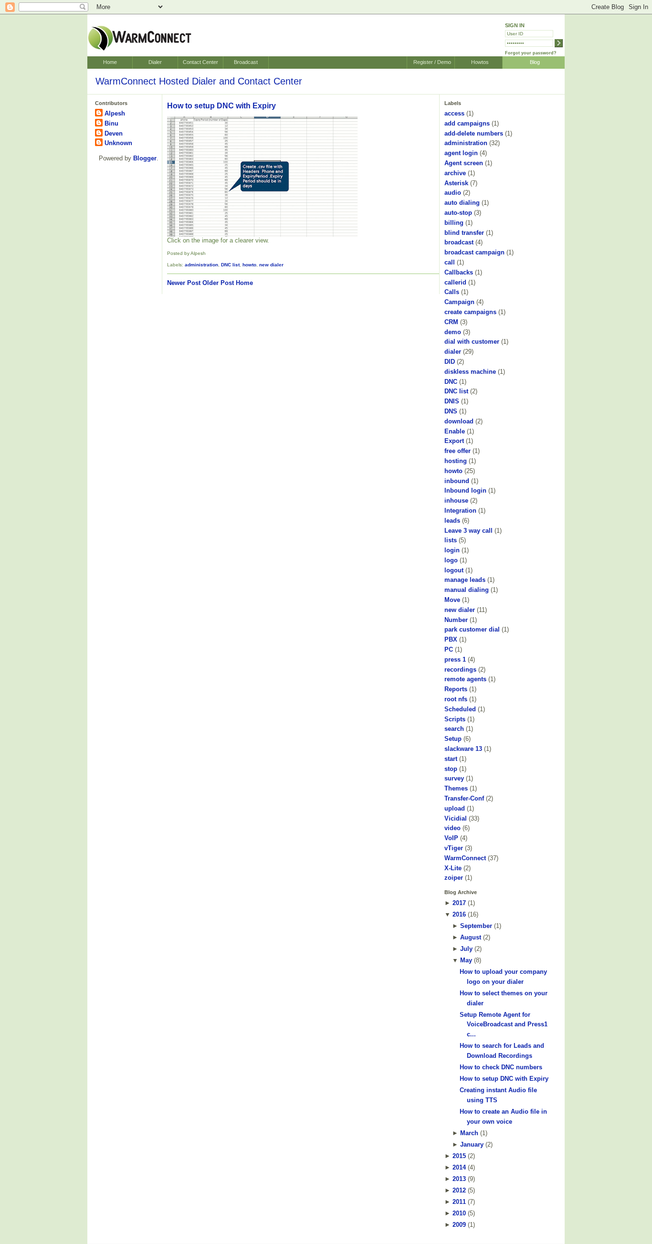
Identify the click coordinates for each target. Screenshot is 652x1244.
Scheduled (460, 709)
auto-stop (458, 212)
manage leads (464, 579)
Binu (111, 123)
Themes (456, 788)
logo (451, 560)
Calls (451, 291)
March (469, 1133)
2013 (459, 1178)
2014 (459, 1167)
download (458, 421)
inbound (456, 481)
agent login (461, 153)
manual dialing (466, 589)
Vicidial (455, 818)
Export (454, 440)
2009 (459, 1224)
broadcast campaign (474, 252)
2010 (459, 1213)
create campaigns (470, 312)
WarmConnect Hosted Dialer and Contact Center (198, 81)
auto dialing (462, 202)
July (466, 948)
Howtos (480, 62)
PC (448, 649)
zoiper (453, 877)
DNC (450, 381)
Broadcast (246, 62)
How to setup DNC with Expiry (221, 106)
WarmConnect (465, 858)
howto (249, 264)
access (454, 113)
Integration (460, 510)
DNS (450, 411)
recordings (460, 669)
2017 (459, 903)
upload (454, 808)
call (449, 262)
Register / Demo (432, 62)
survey (454, 778)
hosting (455, 460)
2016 (459, 914)
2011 (459, 1201)
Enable (454, 431)
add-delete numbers (473, 133)
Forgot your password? (531, 53)
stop (450, 768)
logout (453, 570)
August (470, 937)
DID (449, 361)
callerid (455, 282)
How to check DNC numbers (501, 1067)
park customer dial (472, 629)
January (472, 1144)
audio (452, 192)
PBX (450, 639)
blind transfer (464, 232)
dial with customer (471, 341)
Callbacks (458, 272)
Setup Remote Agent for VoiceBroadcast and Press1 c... (503, 1024)
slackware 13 (463, 748)
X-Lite (453, 868)
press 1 (455, 659)
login (452, 550)
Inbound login (465, 490)
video (452, 828)
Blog (535, 62)
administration (201, 264)
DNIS (451, 401)
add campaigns (467, 123)
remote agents (465, 679)
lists (450, 540)
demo (452, 332)
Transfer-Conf (464, 798)
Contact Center (200, 62)
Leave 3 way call (468, 530)
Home (110, 62)
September (476, 925)
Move (452, 599)
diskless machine (470, 371)
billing (453, 222)
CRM (451, 322)
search (454, 728)
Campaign (459, 302)
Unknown (118, 143)
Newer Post (183, 282)
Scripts (454, 719)
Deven (114, 133)
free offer (457, 450)
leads (452, 520)
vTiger (453, 848)
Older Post (218, 282)
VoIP (451, 838)
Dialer (155, 62)
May (466, 960)
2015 (459, 1156)
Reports (455, 689)
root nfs (455, 699)
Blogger (145, 158)
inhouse (456, 500)
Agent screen (463, 163)
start (450, 758)
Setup (453, 738)
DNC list (230, 264)
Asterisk (456, 183)
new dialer (271, 264)
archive (455, 173)
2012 (459, 1190)
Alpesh (115, 113)
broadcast (458, 242)
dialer (452, 351)
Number (456, 619)
